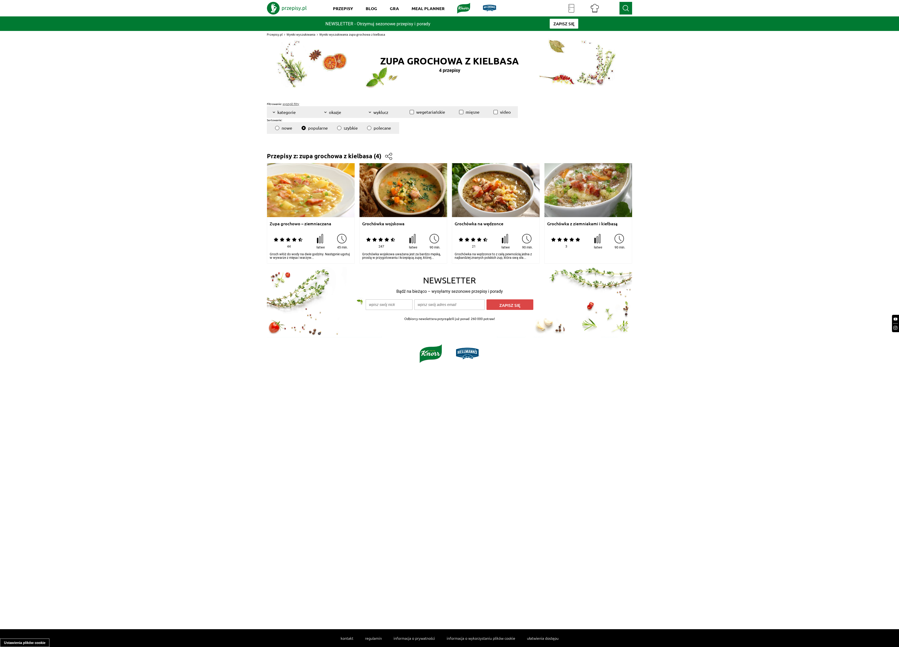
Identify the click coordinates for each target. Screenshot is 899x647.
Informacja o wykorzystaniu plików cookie (481, 638)
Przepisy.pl (275, 34)
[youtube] (895, 319)
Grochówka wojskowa (383, 223)
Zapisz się (509, 305)
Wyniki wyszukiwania (301, 34)
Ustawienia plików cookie (24, 643)
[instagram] (895, 328)
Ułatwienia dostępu (543, 638)
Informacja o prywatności (414, 638)
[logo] (287, 8)
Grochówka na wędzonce (479, 223)
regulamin (373, 638)
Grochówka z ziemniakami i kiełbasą (582, 223)
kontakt (347, 638)
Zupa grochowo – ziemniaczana (300, 223)
